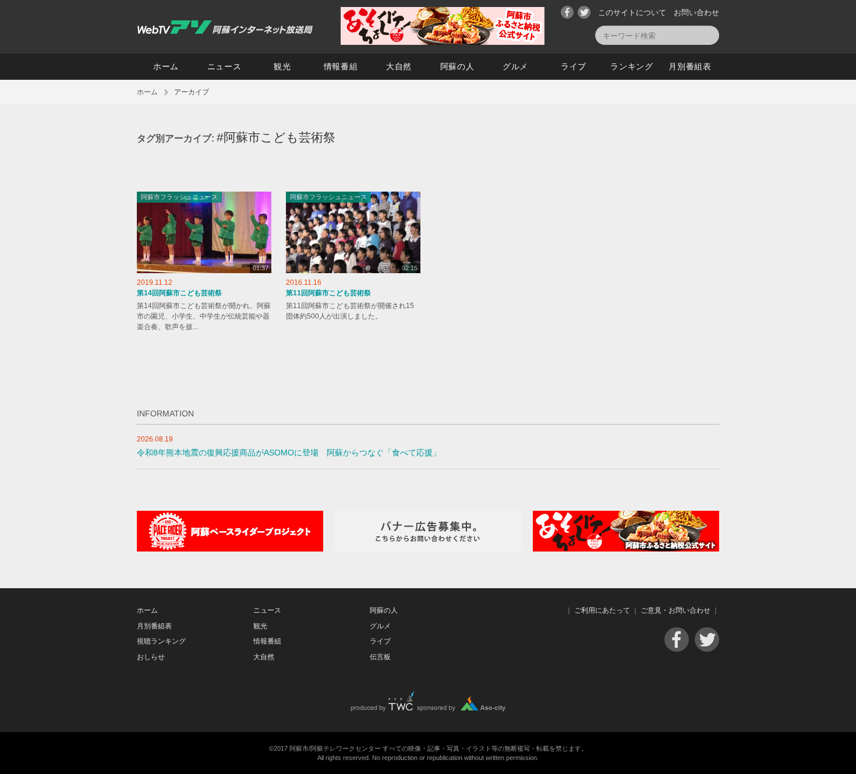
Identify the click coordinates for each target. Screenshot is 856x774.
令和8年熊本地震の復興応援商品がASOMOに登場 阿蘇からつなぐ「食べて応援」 (289, 452)
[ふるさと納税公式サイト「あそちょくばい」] (626, 549)
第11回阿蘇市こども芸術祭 (328, 293)
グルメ (515, 66)
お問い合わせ (696, 12)
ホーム (166, 66)
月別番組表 (690, 66)
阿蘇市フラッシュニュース (179, 196)
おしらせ (151, 657)
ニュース (224, 66)
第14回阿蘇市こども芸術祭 (179, 293)
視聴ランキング (161, 641)
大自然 (399, 66)
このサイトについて (632, 12)
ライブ (573, 66)
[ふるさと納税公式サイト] (442, 42)
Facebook (567, 12)
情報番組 (341, 66)
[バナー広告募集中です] (428, 549)
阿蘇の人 (457, 66)
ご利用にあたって (602, 610)
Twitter (584, 12)
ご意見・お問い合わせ (675, 610)
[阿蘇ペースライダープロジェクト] (230, 549)
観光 (282, 66)
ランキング (631, 66)
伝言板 (380, 657)
